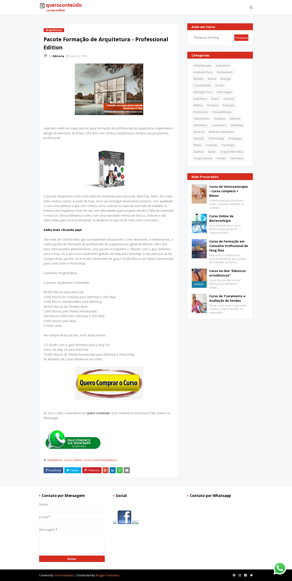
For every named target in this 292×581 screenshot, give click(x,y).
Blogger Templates (108, 575)
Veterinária (236, 158)
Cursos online (73, 460)
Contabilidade (202, 85)
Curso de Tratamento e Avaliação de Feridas (227, 298)
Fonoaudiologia (222, 112)
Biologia (226, 79)
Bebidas (198, 79)
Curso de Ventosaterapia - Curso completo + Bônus (228, 191)
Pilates (197, 145)
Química (198, 152)
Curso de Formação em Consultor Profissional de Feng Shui (228, 245)
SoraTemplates (64, 575)
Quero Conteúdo (98, 413)
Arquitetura (54, 460)
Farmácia (212, 105)
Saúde (211, 152)
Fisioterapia (200, 112)
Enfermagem (224, 92)
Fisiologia (228, 105)
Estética (198, 105)
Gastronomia (201, 118)
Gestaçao (220, 118)
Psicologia (228, 145)
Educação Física (202, 92)
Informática (200, 125)
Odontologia (216, 138)
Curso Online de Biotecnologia (221, 218)
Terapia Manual (202, 158)
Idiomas (235, 118)
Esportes (229, 99)
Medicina (198, 132)
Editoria (58, 56)
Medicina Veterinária (221, 132)
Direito (219, 85)
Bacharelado (225, 72)
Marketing (237, 125)
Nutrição (198, 138)
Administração (202, 65)
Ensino (215, 99)
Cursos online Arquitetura (100, 460)
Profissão (211, 145)
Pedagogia (235, 138)
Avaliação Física (202, 72)
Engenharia (200, 99)
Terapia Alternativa (231, 152)
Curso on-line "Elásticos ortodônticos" (227, 273)
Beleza (212, 79)
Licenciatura (219, 125)
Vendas (221, 158)
